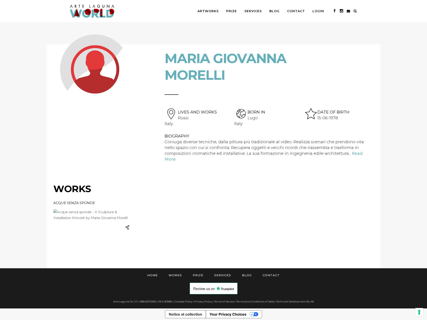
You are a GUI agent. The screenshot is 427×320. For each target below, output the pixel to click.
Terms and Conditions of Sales (255, 301)
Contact (271, 275)
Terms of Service (224, 301)
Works (175, 275)
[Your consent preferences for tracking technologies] (419, 312)
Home (152, 275)
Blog (247, 275)
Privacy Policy (203, 301)
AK (312, 301)
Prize (198, 275)
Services (222, 275)
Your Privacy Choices (227, 314)
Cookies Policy (183, 301)
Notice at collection (185, 314)
